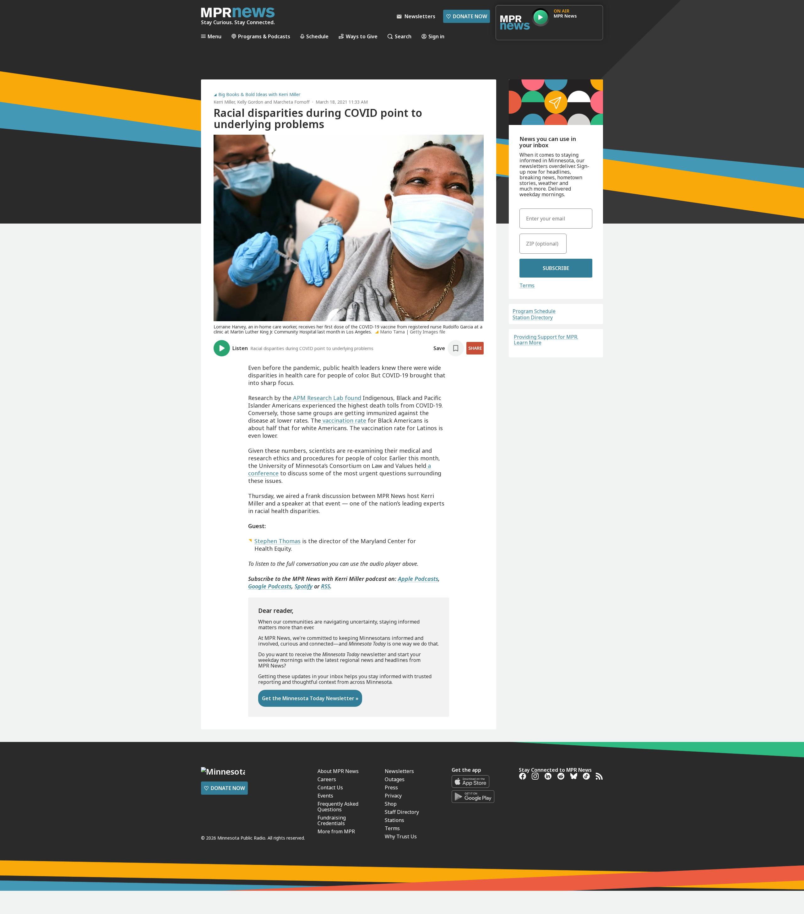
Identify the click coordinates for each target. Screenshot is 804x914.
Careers (327, 779)
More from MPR (336, 831)
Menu (214, 36)
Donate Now (466, 16)
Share (475, 348)
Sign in (436, 36)
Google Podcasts (269, 586)
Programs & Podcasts (264, 36)
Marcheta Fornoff (291, 102)
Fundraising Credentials (332, 820)
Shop (391, 803)
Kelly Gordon (250, 102)
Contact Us (330, 787)
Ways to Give (362, 36)
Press (391, 787)
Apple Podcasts (418, 578)
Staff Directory (402, 812)
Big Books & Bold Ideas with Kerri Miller (259, 94)
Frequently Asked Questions (338, 806)
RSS (325, 586)
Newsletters (399, 771)
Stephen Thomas (277, 541)
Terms (527, 285)
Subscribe (556, 268)
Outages (395, 779)
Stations (394, 820)
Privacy (393, 795)
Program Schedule (534, 311)
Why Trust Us (401, 836)
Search (403, 36)
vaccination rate (343, 420)
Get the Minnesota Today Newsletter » (310, 698)
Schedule (317, 36)
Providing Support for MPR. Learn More (546, 339)
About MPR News (338, 771)
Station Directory (533, 317)
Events (325, 795)
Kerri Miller (224, 102)
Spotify (303, 586)
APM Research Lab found (326, 398)
